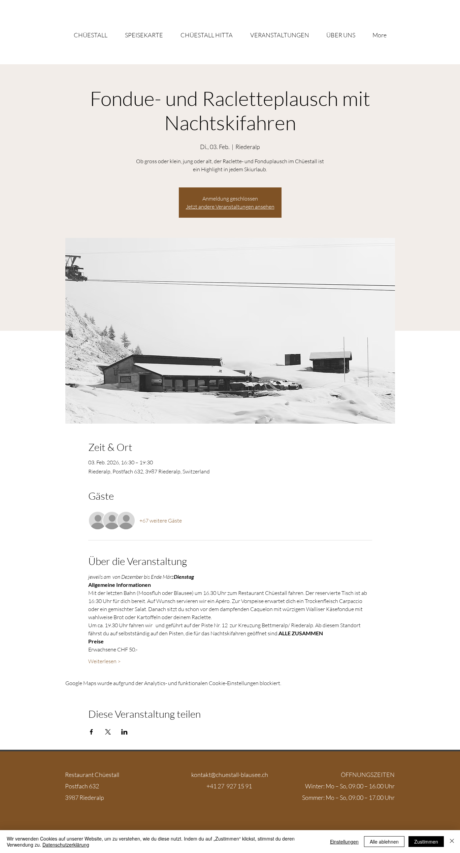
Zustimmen (426, 841)
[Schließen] (452, 842)
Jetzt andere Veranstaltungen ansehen (230, 206)
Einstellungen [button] (344, 841)
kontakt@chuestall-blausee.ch (229, 774)
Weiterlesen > (104, 661)
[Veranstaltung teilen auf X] (108, 732)
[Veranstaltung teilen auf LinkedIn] (124, 732)
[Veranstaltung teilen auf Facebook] (91, 732)
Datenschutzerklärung (65, 844)
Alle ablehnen (384, 841)
